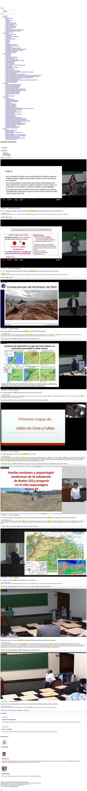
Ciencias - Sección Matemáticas (12, 36)
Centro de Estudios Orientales (12, 81)
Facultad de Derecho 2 (10, 115)
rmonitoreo (3, 277)
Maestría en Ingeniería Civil (11, 139)
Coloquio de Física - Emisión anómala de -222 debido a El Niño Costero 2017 (24, 331)
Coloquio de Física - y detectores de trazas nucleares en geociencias (22, 392)
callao (36, 463)
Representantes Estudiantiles (11, 82)
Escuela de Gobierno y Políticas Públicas (14, 132)
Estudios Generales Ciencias (11, 24)
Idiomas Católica (9, 66)
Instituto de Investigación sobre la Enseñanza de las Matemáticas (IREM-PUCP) (22, 79)
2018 (12, 338)
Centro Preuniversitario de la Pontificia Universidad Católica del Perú (19, 71)
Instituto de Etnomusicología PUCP (13, 78)
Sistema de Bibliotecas (10, 99)
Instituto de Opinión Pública (11, 73)
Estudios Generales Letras (11, 22)
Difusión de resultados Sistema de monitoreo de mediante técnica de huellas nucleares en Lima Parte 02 (34, 210)
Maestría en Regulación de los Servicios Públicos (15, 135)
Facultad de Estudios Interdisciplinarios (13, 30)
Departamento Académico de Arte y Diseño (14, 50)
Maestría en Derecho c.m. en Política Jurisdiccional (16, 134)
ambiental (10, 586)
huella (46, 400)
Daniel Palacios (5, 746)
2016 (28, 526)
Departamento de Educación (11, 51)
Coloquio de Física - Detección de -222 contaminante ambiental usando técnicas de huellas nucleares (28, 640)
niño (30, 338)
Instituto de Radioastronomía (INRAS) (13, 111)
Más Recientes (4, 150)
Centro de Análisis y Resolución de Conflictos (15, 60)
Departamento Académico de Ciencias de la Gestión (16, 49)
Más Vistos (5, 152)
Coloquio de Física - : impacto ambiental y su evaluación (19, 580)
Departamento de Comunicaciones (12, 45)
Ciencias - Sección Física (11, 34)
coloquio (3, 338)
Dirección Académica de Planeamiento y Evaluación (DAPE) (18, 120)
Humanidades (8, 35)
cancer (48, 463)
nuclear (10, 217)
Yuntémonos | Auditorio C (11, 106)
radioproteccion (53, 463)
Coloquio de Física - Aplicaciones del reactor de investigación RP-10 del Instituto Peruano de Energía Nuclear (29, 703)
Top (1, 789)
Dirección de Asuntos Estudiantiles (13, 85)
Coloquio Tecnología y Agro (11, 107)
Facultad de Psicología (10, 112)
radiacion (37, 586)
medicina (44, 463)
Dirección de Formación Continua (12, 93)
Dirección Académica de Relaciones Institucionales (16, 90)
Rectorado (8, 98)
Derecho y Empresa (10, 133)
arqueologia (35, 526)
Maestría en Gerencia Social (11, 130)
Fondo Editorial (9, 46)
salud (36, 338)
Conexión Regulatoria (10, 95)
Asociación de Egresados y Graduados (13, 114)
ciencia (27, 463)
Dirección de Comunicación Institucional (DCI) (15, 124)
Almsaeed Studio (14, 786)
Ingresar (5, 11)
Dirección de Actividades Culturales (13, 126)
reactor (15, 710)
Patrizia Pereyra (5, 758)
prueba (7, 94)
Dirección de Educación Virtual (12, 87)
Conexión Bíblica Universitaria (12, 67)
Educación (8, 21)
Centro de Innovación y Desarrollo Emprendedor (15, 65)
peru (28, 338)
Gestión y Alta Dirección (11, 27)
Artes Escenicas (9, 28)
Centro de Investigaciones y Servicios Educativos (15, 74)
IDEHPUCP (8, 55)
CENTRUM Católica (10, 62)
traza (33, 400)
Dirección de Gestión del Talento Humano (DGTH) (16, 119)
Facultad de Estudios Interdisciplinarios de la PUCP (16, 118)
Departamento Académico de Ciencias (13, 47)
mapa (24, 463)
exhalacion (3, 526)
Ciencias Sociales (9, 18)
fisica (6, 338)
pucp (9, 338)
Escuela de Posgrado (10, 131)
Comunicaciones (9, 20)
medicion (40, 463)
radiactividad (48, 586)
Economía (8, 39)
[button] (2, 8)
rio (38, 338)
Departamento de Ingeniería (11, 44)
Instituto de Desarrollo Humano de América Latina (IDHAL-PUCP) (19, 77)
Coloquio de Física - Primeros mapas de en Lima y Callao (19, 453)
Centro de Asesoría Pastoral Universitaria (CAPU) (16, 123)
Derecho (7, 19)
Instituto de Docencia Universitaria (13, 70)
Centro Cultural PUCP (10, 63)
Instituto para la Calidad (10, 69)
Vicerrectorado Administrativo (12, 101)
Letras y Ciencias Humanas (11, 26)
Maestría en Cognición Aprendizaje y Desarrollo (15, 138)
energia (25, 710)
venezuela (32, 586)
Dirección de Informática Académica (13, 86)
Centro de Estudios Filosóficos (12, 57)
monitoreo (3, 217)
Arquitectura (8, 41)
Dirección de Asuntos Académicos (12, 92)
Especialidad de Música (10, 61)
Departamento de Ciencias (11, 52)
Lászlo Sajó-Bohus (6, 773)
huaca (10, 526)
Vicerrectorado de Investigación (12, 100)
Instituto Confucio (9, 68)
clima (33, 338)
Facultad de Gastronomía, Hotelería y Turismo (15, 29)
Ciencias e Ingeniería (10, 25)
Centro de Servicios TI (23, 781)
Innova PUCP (8, 102)
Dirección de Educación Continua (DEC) (14, 117)
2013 (38, 649)
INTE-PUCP (8, 54)
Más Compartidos (7, 155)
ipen (9, 710)
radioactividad (19, 338)
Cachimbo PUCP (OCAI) (11, 125)
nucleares (14, 526)
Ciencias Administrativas (11, 38)
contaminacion (14, 649)
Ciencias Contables (9, 31)
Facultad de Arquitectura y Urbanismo (13, 122)
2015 (29, 586)
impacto (5, 586)
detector (30, 400)
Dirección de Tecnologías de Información (14, 109)
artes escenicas (8, 37)
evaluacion (15, 586)
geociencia (42, 400)
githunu (24, 338)
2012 (28, 710)
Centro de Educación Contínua (12, 59)
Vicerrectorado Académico (11, 110)
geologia (22, 400)
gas (29, 649)
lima (33, 463)
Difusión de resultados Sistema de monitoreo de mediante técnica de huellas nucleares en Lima (32, 271)
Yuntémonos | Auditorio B (11, 104)
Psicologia (8, 43)
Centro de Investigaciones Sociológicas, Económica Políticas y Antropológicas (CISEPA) (24, 75)
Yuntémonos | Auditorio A (11, 103)
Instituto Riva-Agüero (10, 58)
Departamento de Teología (11, 116)
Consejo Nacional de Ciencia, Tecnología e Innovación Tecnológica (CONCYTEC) (22, 76)
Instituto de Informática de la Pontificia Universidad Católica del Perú (19, 108)
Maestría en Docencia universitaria (12, 136)
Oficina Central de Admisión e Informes (14, 84)
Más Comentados (6, 154)
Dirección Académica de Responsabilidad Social (15, 89)
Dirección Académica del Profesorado (13, 91)
